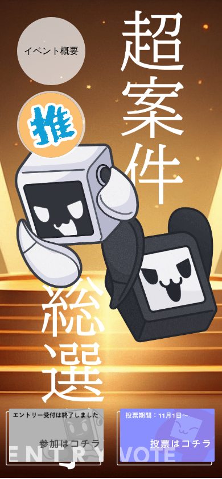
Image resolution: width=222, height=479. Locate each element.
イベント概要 (51, 51)
